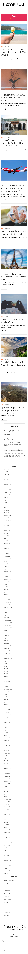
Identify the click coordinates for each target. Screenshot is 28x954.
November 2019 (7, 653)
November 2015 (7, 776)
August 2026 (7, 469)
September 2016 (8, 750)
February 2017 (7, 737)
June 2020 (6, 635)
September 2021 (8, 607)
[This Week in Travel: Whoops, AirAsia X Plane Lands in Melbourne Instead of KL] (14, 170)
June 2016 (6, 758)
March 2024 (7, 543)
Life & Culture (7, 899)
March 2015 (6, 796)
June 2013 (6, 850)
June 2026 (6, 474)
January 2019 (7, 679)
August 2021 (7, 610)
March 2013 (6, 858)
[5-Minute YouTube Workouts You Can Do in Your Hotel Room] (14, 79)
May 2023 (6, 569)
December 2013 (7, 835)
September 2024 (8, 528)
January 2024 (7, 548)
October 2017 (7, 717)
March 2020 (7, 643)
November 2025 (8, 492)
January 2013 (7, 863)
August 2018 (7, 691)
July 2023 (6, 564)
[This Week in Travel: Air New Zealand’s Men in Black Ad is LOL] (14, 347)
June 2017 (6, 727)
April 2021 (6, 617)
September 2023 (8, 558)
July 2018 (6, 694)
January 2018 (7, 709)
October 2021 (7, 604)
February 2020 (7, 645)
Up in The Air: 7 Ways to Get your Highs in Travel (13, 409)
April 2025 (6, 510)
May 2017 (6, 730)
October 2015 (7, 778)
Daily (2, 46)
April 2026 (6, 479)
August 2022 (7, 581)
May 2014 (6, 822)
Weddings (6, 915)
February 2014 (7, 830)
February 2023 (7, 571)
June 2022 (6, 587)
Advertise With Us (14, 937)
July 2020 (6, 633)
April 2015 (6, 794)
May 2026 (6, 477)
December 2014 (7, 804)
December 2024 (7, 520)
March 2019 (6, 674)
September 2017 (8, 720)
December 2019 (7, 650)
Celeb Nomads (7, 883)
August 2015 (7, 784)
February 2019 (7, 676)
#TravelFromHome (9, 880)
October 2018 (7, 686)
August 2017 (7, 722)
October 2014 (7, 809)
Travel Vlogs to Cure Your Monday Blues (12, 320)
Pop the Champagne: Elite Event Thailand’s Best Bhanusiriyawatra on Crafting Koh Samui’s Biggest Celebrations (13, 432)
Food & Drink (7, 893)
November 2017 (7, 714)
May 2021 (6, 615)
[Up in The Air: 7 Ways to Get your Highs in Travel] (14, 392)
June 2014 (6, 819)
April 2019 (6, 671)
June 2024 (6, 535)
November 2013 (7, 837)
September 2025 (8, 497)
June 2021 (6, 612)
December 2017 (7, 712)
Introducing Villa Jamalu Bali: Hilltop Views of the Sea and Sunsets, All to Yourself (13, 444)
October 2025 (7, 494)
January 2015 (7, 801)
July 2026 (6, 471)
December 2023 (7, 551)
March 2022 (6, 594)
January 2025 (7, 517)
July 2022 (6, 584)
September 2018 (8, 689)
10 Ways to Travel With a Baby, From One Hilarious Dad (14, 232)
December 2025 (7, 489)
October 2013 (7, 840)
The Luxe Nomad (14, 936)
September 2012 (8, 873)
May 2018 (6, 699)
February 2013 (7, 860)
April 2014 (6, 824)
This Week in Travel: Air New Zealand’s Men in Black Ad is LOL (13, 365)
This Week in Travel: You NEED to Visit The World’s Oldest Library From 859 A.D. (14, 143)
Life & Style (6, 902)
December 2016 (7, 743)
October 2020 (7, 625)
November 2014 (7, 807)
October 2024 (7, 525)
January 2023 (7, 574)
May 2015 (6, 791)
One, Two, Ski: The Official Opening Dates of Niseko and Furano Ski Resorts (14, 456)
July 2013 (6, 847)
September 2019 (8, 658)
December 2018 (7, 681)
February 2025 (7, 515)
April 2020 (6, 640)
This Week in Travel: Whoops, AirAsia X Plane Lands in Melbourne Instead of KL (13, 188)
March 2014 (6, 827)
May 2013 (6, 853)
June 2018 (6, 697)
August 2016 (7, 753)
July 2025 (6, 502)
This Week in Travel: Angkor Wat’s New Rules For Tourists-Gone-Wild (14, 277)
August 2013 (7, 845)
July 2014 (6, 817)
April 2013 (6, 855)
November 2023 (7, 553)
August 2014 (7, 814)
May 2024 (6, 538)
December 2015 (7, 773)
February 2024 (7, 546)
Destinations (7, 890)
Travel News (7, 912)
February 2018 (7, 707)
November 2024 (8, 523)
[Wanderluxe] (14, 5)
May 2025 (6, 507)
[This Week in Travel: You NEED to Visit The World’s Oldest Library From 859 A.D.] (14, 125)
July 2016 (6, 755)
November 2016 (7, 745)
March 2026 (7, 482)
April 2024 (6, 541)
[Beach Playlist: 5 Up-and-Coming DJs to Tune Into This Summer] (14, 34)
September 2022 (8, 579)
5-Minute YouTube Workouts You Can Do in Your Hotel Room (13, 97)
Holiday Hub (7, 896)
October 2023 (7, 556)
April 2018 (6, 702)
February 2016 (7, 768)
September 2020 (8, 627)
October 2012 (7, 870)
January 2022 (7, 599)
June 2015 (6, 789)
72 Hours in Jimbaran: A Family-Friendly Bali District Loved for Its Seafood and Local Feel (13, 450)
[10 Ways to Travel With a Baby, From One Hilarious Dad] (14, 216)
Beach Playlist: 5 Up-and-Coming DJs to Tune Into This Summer (13, 52)
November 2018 (7, 684)
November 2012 (7, 868)
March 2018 (6, 704)
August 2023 (7, 561)
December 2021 (7, 602)
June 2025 (6, 505)
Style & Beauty (7, 909)
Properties (6, 906)
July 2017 (6, 725)
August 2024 (7, 530)
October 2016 (7, 748)
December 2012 (7, 865)
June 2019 (6, 666)
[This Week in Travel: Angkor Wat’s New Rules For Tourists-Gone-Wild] (14, 259)
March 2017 (6, 735)
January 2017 (7, 740)
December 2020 (8, 620)
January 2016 (7, 771)
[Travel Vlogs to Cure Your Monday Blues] (14, 304)
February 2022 (7, 597)
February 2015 (7, 799)
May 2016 (6, 760)
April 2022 (6, 592)
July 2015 (6, 786)
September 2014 (8, 812)
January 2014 (7, 832)
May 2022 (6, 589)
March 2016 (6, 766)
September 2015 (8, 781)
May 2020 (6, 638)
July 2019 (6, 663)
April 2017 (6, 732)
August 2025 (7, 500)
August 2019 (7, 661)
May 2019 (6, 668)
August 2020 (7, 630)
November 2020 (8, 622)
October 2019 (7, 656)
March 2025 (7, 512)
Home (14, 934)
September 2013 (8, 842)
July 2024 (6, 533)
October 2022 (7, 576)
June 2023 (6, 566)
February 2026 (7, 484)
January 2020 (7, 648)
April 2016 (6, 763)
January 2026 (7, 487)
